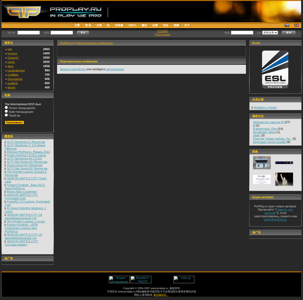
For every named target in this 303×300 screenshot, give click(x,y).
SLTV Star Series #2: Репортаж (27, 168)
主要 (77, 25)
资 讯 (88, 25)
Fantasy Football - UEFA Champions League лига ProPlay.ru (21, 228)
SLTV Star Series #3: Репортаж (27, 162)
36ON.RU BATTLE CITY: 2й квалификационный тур (23, 216)
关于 (187, 25)
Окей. (256, 135)
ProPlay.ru (66, 43)
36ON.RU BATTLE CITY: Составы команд (21, 243)
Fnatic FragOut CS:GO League (26, 155)
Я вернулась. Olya (265, 128)
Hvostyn (12, 53)
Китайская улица (264, 132)
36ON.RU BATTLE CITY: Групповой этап (21, 196)
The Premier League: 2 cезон (26, 221)
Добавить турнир (265, 107)
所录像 (119, 25)
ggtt (10, 49)
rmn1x (11, 62)
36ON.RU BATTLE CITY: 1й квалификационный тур (23, 236)
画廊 (176, 25)
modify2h (13, 83)
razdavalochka (16, 70)
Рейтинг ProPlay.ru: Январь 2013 (28, 152)
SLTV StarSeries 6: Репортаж (26, 142)
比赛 (155, 25)
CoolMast (13, 74)
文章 (99, 25)
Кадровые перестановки (269, 142)
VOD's (132, 25)
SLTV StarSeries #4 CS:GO (24, 158)
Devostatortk (15, 79)
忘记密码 (162, 31)
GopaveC (13, 57)
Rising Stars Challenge (22, 191)
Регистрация (162, 34)
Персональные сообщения (94, 43)
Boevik (11, 87)
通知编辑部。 (161, 294)
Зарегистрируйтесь (73, 69)
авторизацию (115, 69)
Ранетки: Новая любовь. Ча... (272, 138)
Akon (10, 66)
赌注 (144, 25)
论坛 (165, 25)
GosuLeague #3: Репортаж (24, 165)
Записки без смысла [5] (269, 122)
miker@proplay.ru (275, 219)
